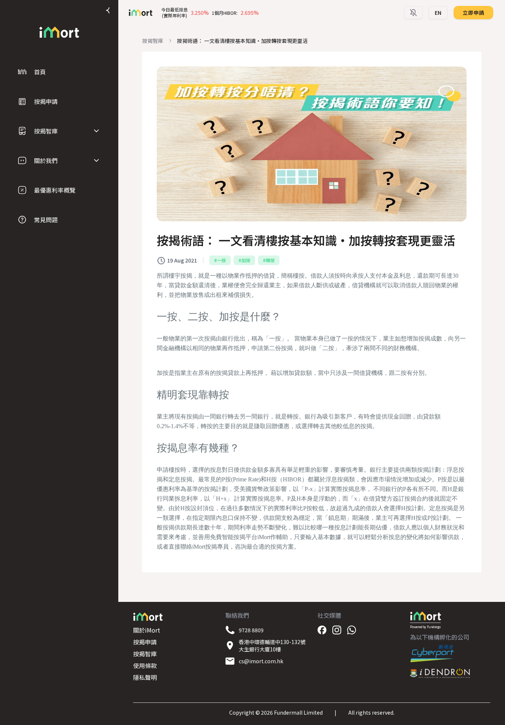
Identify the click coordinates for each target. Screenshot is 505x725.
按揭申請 (145, 641)
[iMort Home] (59, 32)
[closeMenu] (108, 10)
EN (438, 12)
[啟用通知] (413, 12)
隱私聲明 (145, 677)
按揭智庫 (152, 40)
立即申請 (473, 12)
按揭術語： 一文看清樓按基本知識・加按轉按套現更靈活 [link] (242, 40)
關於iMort (146, 630)
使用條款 (145, 665)
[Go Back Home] (137, 12)
